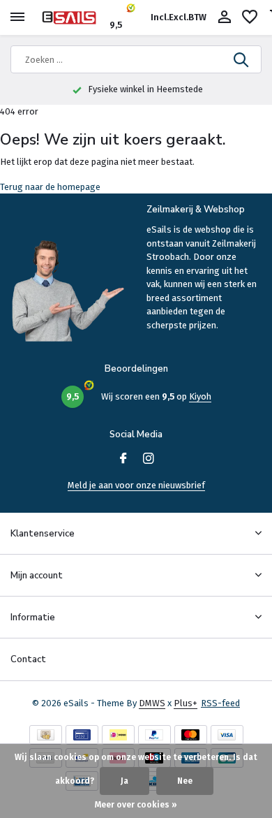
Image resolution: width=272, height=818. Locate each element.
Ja (124, 781)
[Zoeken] (242, 59)
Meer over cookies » (136, 805)
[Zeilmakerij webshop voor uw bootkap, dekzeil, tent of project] (73, 17)
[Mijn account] (224, 17)
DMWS (152, 703)
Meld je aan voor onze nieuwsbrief (136, 485)
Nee (184, 781)
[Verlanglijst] (249, 17)
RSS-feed (220, 703)
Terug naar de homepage (50, 187)
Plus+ (185, 703)
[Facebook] (123, 459)
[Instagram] (148, 459)
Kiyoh (200, 396)
